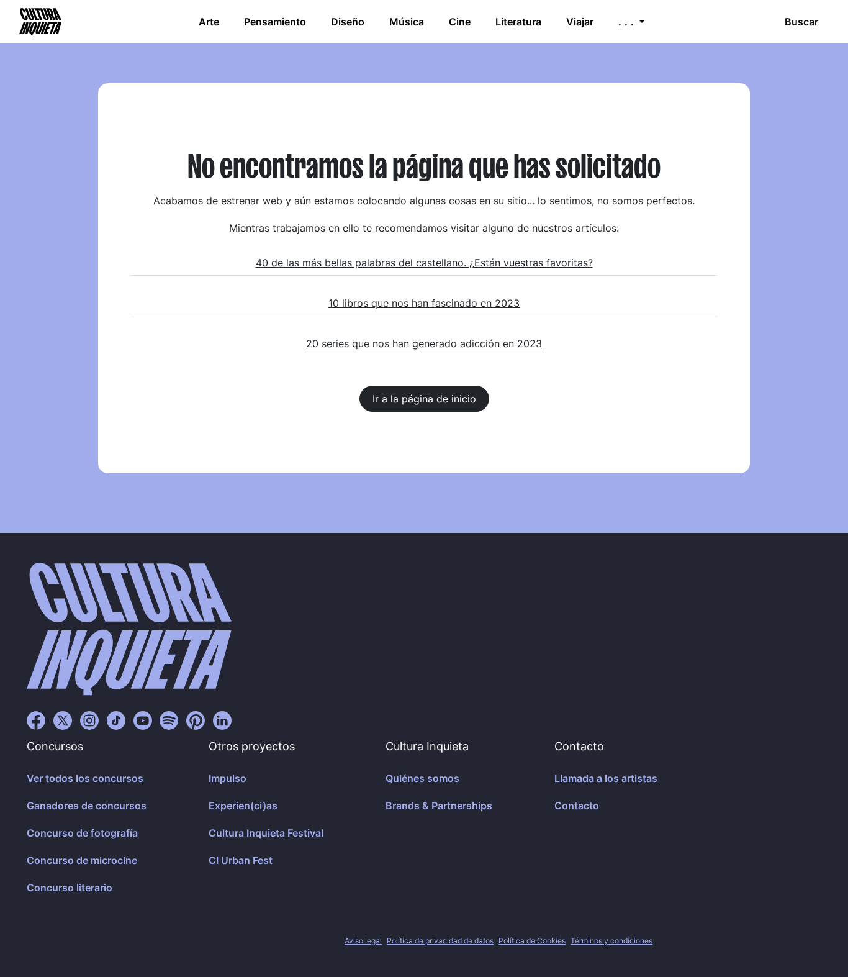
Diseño (347, 22)
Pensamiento (275, 22)
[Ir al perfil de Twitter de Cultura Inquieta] (62, 720)
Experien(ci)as (243, 805)
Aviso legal (363, 940)
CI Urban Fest (241, 860)
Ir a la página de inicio (424, 399)
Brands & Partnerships (439, 805)
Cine (460, 22)
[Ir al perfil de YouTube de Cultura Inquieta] (142, 720)
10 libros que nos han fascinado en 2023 (424, 303)
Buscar (801, 22)
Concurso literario (69, 887)
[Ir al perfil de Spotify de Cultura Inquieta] (169, 720)
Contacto (576, 805)
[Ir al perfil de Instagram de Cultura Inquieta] (89, 720)
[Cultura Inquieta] (39, 22)
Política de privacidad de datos (440, 940)
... (627, 22)
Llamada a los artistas (605, 778)
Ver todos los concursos (85, 778)
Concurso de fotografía (82, 833)
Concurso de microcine (82, 860)
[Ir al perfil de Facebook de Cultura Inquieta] (36, 720)
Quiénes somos (422, 778)
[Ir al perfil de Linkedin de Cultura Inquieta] (222, 720)
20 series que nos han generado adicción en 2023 (424, 343)
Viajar (579, 22)
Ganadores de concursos (87, 805)
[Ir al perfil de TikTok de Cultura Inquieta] (116, 720)
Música (406, 22)
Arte (209, 22)
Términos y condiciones (611, 940)
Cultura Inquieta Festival (266, 833)
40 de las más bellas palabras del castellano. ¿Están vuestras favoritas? (424, 263)
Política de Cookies (532, 940)
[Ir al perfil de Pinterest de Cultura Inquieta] (195, 720)
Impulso (227, 778)
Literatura (518, 22)
